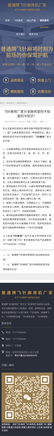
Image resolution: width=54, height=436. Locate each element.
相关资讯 (44, 20)
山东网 (39, 427)
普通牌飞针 (41, 424)
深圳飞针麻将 (18, 424)
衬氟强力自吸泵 (13, 427)
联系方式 (33, 34)
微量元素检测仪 (28, 427)
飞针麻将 (18, 20)
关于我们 (20, 34)
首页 (7, 20)
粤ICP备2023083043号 (26, 355)
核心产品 (31, 20)
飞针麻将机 (30, 424)
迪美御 (46, 427)
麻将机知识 (21, 103)
